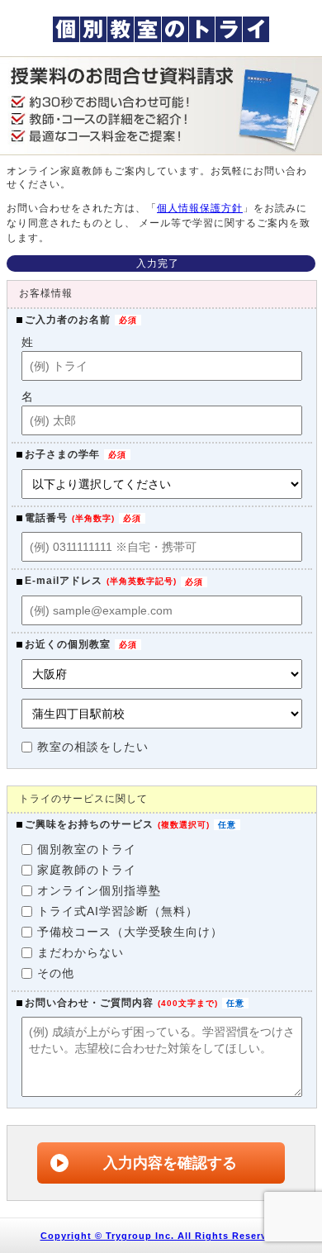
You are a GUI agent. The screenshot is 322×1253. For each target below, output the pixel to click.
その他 (55, 973)
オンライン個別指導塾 (99, 890)
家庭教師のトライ (86, 869)
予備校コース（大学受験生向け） (130, 931)
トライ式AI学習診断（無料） (117, 911)
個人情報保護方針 (200, 208)
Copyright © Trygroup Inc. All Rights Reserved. (161, 1236)
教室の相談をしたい (93, 746)
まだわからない (80, 952)
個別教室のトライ (86, 849)
